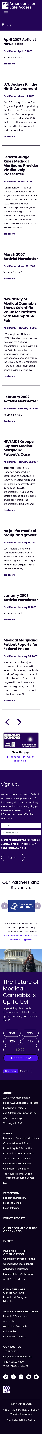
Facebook (14, 756)
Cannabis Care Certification (14, 1291)
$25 (12, 1041)
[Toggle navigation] (6, 12)
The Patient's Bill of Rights (17, 1158)
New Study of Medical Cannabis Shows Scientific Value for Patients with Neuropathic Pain (20, 310)
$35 (30, 1033)
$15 (30, 1041)
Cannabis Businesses (14, 1336)
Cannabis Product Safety (17, 1143)
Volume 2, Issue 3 (13, 272)
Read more (9, 63)
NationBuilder (28, 1420)
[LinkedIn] (36, 1377)
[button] (5, 906)
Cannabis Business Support (18, 1264)
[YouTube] (28, 1377)
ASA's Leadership (12, 1118)
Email (28, 1403)
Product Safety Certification (18, 1274)
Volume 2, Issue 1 (13, 613)
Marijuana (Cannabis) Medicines (21, 1138)
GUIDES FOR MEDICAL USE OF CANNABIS (20, 1229)
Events (8, 1241)
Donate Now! (21, 1058)
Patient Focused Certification (15, 1252)
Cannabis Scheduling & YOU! (18, 1153)
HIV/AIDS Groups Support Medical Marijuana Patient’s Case (19, 448)
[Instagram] (21, 1377)
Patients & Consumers (15, 1316)
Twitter (29, 756)
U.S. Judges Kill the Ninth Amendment (20, 86)
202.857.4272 (10, 1351)
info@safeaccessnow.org (17, 1356)
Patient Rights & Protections (18, 1148)
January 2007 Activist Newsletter (21, 597)
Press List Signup (12, 1202)
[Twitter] (5, 1377)
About (8, 1093)
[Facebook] (13, 1377)
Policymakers (10, 1331)
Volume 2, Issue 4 (13, 57)
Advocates (9, 1321)
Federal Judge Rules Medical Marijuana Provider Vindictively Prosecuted (21, 166)
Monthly (24, 1071)
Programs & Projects (14, 1108)
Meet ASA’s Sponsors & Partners (20, 1102)
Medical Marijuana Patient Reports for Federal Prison (21, 644)
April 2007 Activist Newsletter (20, 41)
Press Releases (11, 1208)
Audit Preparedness (14, 1279)
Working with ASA (12, 1123)
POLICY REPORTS (14, 1218)
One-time (10, 1071)
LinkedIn (21, 760)
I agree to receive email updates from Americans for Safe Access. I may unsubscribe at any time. (20, 844)
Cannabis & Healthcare (16, 1168)
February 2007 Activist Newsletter (21, 399)
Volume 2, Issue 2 (13, 414)
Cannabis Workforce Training (19, 1258)
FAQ (5, 1183)
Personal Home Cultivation (17, 1163)
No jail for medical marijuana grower (20, 532)
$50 (12, 1033)
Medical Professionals (15, 1326)
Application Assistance (15, 1269)
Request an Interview (14, 1197)
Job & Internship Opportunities (20, 1113)
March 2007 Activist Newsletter (21, 256)
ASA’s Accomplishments (16, 1097)
